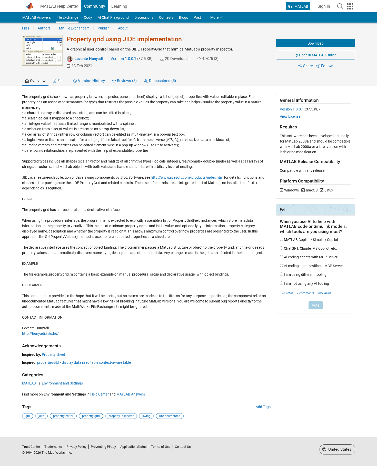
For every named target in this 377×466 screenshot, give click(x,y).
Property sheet (53, 354)
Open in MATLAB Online (317, 55)
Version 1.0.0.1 (123, 58)
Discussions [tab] (162, 80)
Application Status (133, 447)
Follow (327, 66)
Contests (166, 17)
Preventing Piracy (103, 447)
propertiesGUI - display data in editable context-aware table (84, 362)
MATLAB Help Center (59, 6)
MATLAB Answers (36, 17)
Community (94, 6)
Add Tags (263, 407)
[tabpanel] (188, 260)
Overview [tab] (37, 80)
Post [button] (197, 17)
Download (315, 43)
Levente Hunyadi (89, 58)
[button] (340, 6)
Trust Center (31, 447)
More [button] (214, 17)
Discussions (143, 17)
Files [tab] (61, 80)
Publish (104, 28)
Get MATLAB (298, 6)
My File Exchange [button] (72, 28)
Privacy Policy (76, 447)
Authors (44, 28)
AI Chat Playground (113, 17)
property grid (91, 416)
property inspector (121, 416)
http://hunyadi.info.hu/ (40, 333)
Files (25, 28)
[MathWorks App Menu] (350, 6)
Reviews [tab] (126, 80)
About (123, 28)
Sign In (324, 6)
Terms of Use (161, 447)
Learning (119, 6)
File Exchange (67, 17)
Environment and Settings (62, 383)
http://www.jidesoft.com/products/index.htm (187, 177)
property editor (63, 416)
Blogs (183, 17)
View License (290, 116)
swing (146, 416)
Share (308, 66)
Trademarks (53, 447)
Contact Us (183, 447)
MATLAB (29, 383)
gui (27, 416)
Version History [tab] (91, 80)
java (41, 416)
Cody (88, 17)
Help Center (99, 394)
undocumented (169, 416)
